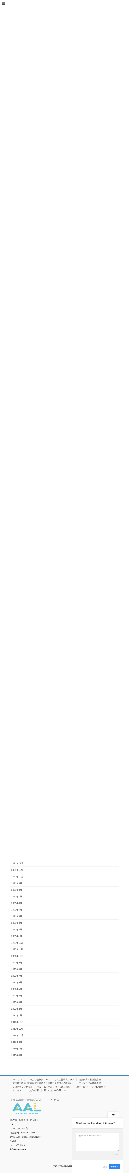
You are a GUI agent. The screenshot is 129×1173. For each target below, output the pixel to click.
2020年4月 (16, 995)
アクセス (17, 1090)
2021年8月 (16, 890)
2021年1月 (16, 936)
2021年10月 (17, 876)
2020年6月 (16, 982)
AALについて (19, 1079)
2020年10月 (17, 956)
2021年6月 (16, 903)
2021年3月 (16, 923)
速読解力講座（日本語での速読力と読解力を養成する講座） (42, 1083)
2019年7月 (16, 1048)
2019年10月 (17, 1035)
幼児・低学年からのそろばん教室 (53, 1086)
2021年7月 (16, 896)
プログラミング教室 (22, 1086)
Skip (105, 1166)
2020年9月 (16, 962)
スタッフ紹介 (81, 1086)
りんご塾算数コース (40, 1079)
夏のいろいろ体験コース (56, 1090)
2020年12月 (17, 942)
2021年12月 (17, 863)
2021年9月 (16, 883)
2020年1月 (16, 1015)
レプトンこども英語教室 (89, 1083)
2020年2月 (16, 1009)
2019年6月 (16, 1055)
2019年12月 (17, 1022)
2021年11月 (17, 870)
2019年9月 (16, 1042)
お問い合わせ (99, 1086)
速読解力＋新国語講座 (90, 1079)
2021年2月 (16, 929)
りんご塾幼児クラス (64, 1079)
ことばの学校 (32, 1090)
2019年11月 (17, 1029)
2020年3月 (16, 1002)
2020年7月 (16, 976)
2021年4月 (16, 916)
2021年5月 (16, 909)
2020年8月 (16, 969)
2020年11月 (17, 949)
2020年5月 (16, 989)
